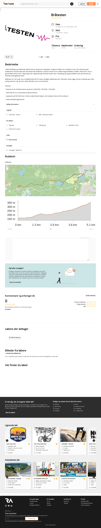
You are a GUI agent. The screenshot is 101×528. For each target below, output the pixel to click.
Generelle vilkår (85, 501)
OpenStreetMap (92, 195)
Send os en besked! (15, 282)
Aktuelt (48, 503)
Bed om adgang (10, 412)
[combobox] (45, 3)
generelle (33, 521)
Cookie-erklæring (85, 505)
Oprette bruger (91, 3)
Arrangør (49, 505)
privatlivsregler (26, 521)
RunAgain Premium (34, 505)
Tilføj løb (66, 503)
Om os (48, 501)
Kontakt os (66, 501)
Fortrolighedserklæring (86, 503)
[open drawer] (97, 3)
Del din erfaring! (90, 295)
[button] (50, 104)
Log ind (82, 4)
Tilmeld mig (31, 518)
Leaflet (85, 195)
